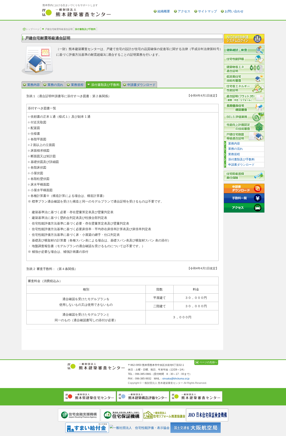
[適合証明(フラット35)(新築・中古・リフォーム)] (244, 98)
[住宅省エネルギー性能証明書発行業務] (244, 88)
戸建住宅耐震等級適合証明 (59, 29)
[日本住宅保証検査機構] (207, 415)
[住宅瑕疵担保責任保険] (244, 176)
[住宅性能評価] (244, 59)
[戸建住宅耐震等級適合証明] (244, 136)
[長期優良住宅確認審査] (244, 107)
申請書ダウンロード (141, 84)
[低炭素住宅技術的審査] (244, 78)
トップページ (33, 29)
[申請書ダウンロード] (244, 188)
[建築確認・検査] (244, 49)
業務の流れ (55, 84)
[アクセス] (244, 208)
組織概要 (163, 11)
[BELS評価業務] (244, 117)
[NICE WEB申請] (244, 39)
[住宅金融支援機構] (79, 415)
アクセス (184, 11)
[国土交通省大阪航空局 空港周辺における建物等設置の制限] (195, 427)
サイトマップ (207, 11)
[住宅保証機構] (122, 415)
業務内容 (33, 84)
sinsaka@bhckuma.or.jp (175, 378)
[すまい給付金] (87, 427)
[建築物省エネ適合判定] (244, 69)
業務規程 (77, 84)
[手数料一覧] (244, 198)
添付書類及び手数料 (105, 84)
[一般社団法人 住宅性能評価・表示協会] (140, 427)
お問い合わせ (234, 11)
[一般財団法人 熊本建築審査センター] (77, 12)
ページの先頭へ (208, 362)
